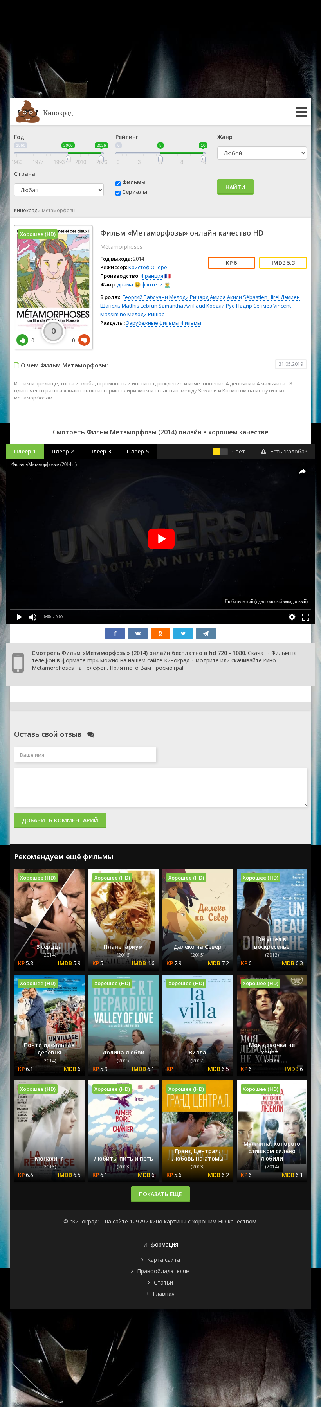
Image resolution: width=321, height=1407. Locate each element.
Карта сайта (163, 1259)
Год (19, 136)
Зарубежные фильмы (152, 322)
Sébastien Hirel (261, 296)
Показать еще (160, 1194)
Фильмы (134, 182)
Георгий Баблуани (145, 296)
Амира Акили (226, 296)
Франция (152, 275)
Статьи (163, 1282)
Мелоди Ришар (146, 314)
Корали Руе (220, 305)
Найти (235, 187)
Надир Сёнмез (254, 305)
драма (125, 284)
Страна (24, 173)
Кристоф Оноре (147, 267)
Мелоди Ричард (189, 296)
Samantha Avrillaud (182, 305)
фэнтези (152, 284)
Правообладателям (163, 1271)
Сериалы (134, 191)
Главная (164, 1293)
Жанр (225, 136)
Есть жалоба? (288, 451)
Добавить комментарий (60, 820)
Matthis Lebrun (139, 305)
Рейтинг (126, 136)
